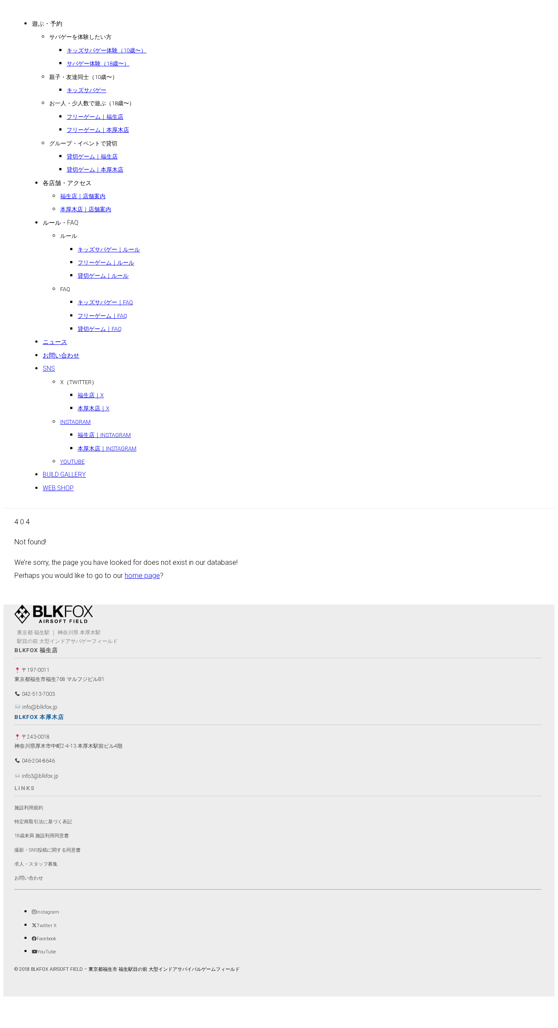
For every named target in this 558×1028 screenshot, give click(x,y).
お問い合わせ (28, 878)
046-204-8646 (37, 761)
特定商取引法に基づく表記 (43, 822)
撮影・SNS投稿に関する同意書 (47, 850)
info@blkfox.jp (39, 707)
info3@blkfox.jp (39, 776)
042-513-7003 (37, 694)
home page (142, 575)
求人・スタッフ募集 (36, 864)
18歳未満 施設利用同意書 (41, 836)
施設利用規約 (28, 808)
